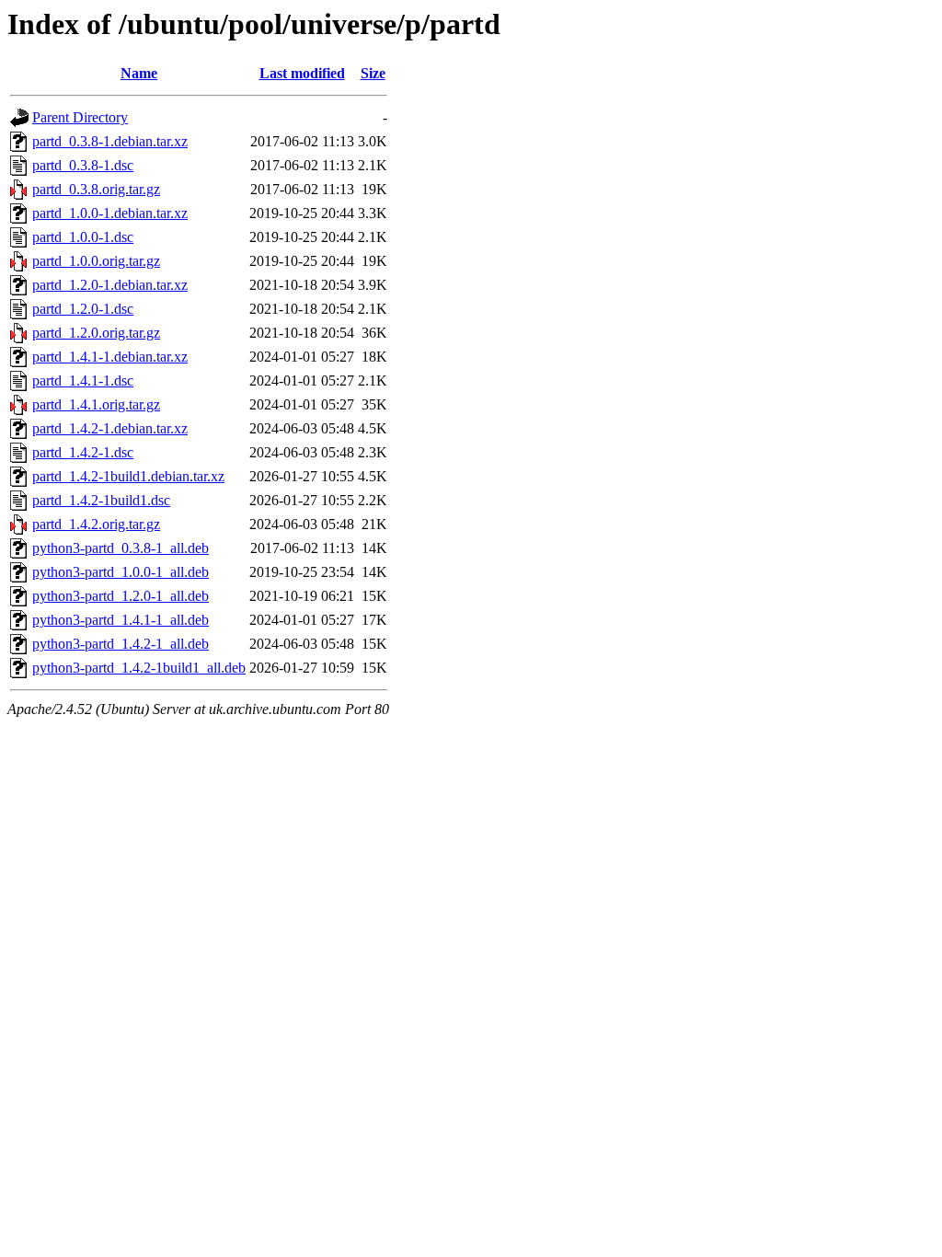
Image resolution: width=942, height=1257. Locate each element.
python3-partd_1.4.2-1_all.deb (120, 644)
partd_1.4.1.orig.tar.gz (96, 404)
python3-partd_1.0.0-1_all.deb (120, 572)
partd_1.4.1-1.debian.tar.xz (110, 356)
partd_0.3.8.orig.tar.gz (96, 189)
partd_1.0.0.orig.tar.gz (96, 261)
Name (139, 73)
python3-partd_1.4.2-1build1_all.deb (139, 667)
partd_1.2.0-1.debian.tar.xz (110, 285)
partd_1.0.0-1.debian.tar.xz (110, 213)
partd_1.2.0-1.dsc (82, 309)
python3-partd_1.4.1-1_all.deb (120, 620)
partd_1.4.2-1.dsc (82, 452)
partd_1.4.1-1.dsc (82, 380)
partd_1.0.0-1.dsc (82, 237)
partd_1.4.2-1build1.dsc (101, 500)
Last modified (302, 73)
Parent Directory (80, 117)
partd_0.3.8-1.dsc (82, 165)
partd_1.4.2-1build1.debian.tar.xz (128, 476)
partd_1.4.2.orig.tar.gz (96, 524)
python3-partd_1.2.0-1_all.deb (120, 596)
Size (373, 73)
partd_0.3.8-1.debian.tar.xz (110, 141)
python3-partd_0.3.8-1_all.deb (120, 548)
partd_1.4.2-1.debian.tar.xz (110, 428)
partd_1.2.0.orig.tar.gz (96, 332)
